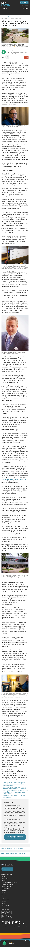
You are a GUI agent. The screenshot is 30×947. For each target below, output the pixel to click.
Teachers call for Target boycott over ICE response (14, 796)
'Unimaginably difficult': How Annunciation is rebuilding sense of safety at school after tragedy (15, 792)
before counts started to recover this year (14, 480)
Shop (3, 897)
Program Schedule (6, 848)
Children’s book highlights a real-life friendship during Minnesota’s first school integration (14, 783)
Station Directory (18, 848)
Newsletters (5, 888)
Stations (4, 901)
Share (26, 57)
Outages (4, 890)
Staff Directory (6, 899)
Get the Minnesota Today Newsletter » (15, 837)
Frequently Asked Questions (10, 882)
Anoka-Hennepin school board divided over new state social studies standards (14, 787)
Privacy (4, 895)
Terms (3, 903)
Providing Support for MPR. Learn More (13, 853)
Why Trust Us (5, 905)
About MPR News (7, 874)
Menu (5, 8)
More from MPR (6, 886)
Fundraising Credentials (8, 884)
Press (3, 893)
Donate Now (24, 2)
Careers (4, 876)
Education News (7, 16)
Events (4, 880)
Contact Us (5, 878)
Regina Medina (5, 18)
